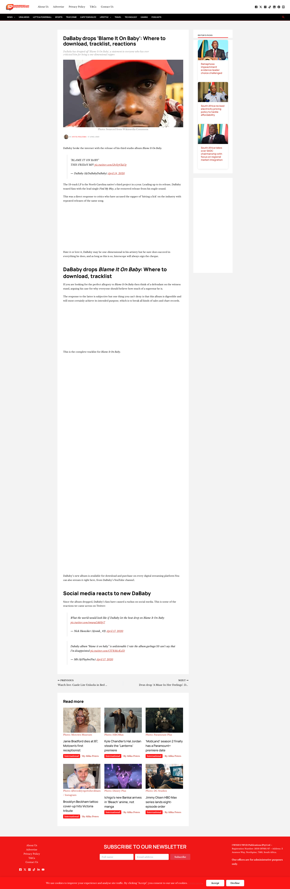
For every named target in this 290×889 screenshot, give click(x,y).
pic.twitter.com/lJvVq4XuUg (111, 164)
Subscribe (180, 857)
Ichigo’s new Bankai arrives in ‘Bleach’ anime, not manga (123, 801)
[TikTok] (269, 7)
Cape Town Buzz (88, 17)
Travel (118, 17)
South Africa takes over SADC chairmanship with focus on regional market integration (212, 153)
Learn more (195, 883)
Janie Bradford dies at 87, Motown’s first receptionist (80, 745)
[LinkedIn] (274, 7)
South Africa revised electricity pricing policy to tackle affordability (212, 110)
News (10, 17)
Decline (235, 883)
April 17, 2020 (114, 631)
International (71, 756)
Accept (215, 883)
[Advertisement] (123, 228)
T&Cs (93, 6)
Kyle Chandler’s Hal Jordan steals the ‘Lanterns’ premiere (122, 745)
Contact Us (107, 6)
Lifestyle (104, 17)
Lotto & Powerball (42, 17)
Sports (58, 17)
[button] (14, 17)
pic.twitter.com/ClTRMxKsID (107, 650)
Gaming (144, 17)
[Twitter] (260, 7)
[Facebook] (256, 7)
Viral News (24, 17)
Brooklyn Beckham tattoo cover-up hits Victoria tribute (80, 806)
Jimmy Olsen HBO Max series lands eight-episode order (161, 801)
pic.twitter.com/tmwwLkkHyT (88, 622)
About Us (43, 6)
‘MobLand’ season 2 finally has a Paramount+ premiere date (164, 745)
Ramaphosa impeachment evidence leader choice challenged (211, 68)
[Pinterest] (278, 7)
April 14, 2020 (116, 173)
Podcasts (156, 17)
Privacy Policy (77, 6)
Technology (131, 17)
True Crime (71, 17)
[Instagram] (265, 7)
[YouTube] (283, 7)
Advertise (58, 6)
